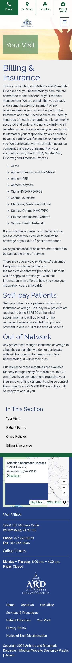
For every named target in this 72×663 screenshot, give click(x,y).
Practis (64, 650)
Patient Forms (16, 427)
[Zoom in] (64, 481)
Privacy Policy (16, 628)
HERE (57, 502)
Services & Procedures (22, 613)
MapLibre (36, 502)
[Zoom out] (64, 487)
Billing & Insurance (19, 445)
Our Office (47, 605)
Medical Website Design (36, 650)
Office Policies (16, 436)
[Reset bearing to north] (64, 493)
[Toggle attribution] (64, 502)
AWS (50, 502)
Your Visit (12, 418)
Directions (13, 475)
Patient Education (18, 620)
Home (10, 605)
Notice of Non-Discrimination (26, 636)
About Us (27, 605)
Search (9, 655)
